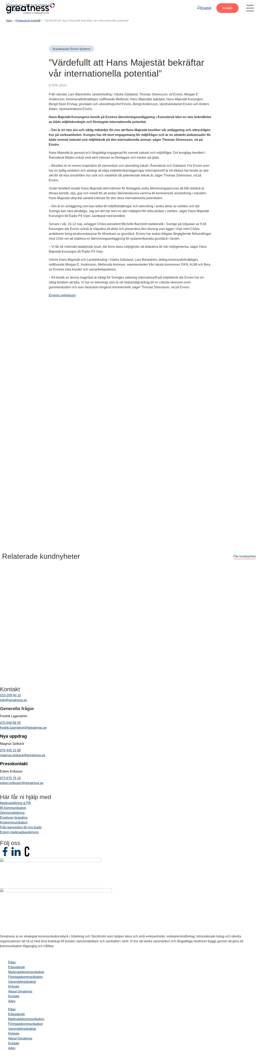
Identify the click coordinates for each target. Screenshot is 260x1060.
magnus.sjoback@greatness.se (22, 755)
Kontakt (227, 8)
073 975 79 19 (10, 778)
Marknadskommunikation (26, 972)
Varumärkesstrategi (22, 981)
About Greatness (20, 991)
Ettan (12, 962)
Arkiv (11, 1001)
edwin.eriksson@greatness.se (21, 783)
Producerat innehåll (27, 20)
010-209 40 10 (10, 695)
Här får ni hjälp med (25, 797)
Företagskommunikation (25, 977)
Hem (9, 20)
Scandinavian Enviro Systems (71, 48)
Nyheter (14, 986)
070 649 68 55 (10, 722)
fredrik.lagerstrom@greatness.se (23, 727)
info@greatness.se (13, 700)
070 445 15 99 (10, 750)
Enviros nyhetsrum (62, 295)
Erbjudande (16, 967)
